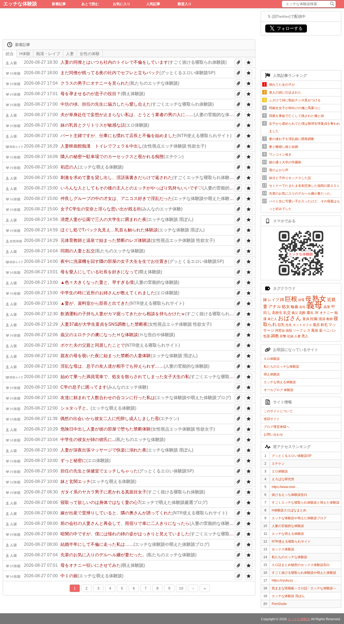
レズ (306, 330)
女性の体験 (90, 53)
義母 (314, 305)
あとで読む (90, 4)
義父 (295, 313)
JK (316, 313)
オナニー (327, 313)
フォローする (286, 28)
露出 (310, 313)
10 (181, 588)
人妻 (297, 336)
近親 (331, 299)
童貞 (305, 319)
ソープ (298, 330)
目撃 (283, 336)
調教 (275, 335)
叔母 (301, 300)
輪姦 (294, 306)
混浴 (321, 319)
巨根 (291, 298)
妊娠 (314, 319)
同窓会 (280, 330)
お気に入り (121, 4)
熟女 (319, 299)
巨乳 (281, 325)
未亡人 (272, 319)
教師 (329, 319)
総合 (10, 53)
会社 (302, 307)
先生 (288, 325)
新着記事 (59, 4)
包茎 (266, 336)
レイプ (273, 299)
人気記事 (153, 4)
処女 (286, 306)
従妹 (290, 336)
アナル (274, 306)
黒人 (305, 336)
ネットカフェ (302, 325)
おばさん (290, 318)
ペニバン (329, 330)
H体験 (24, 53)
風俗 (314, 330)
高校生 (277, 313)
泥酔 (302, 313)
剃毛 (324, 325)
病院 (289, 330)
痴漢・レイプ (48, 53)
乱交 (287, 312)
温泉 (326, 307)
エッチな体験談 (20, 3)
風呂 (316, 325)
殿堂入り (185, 4)
